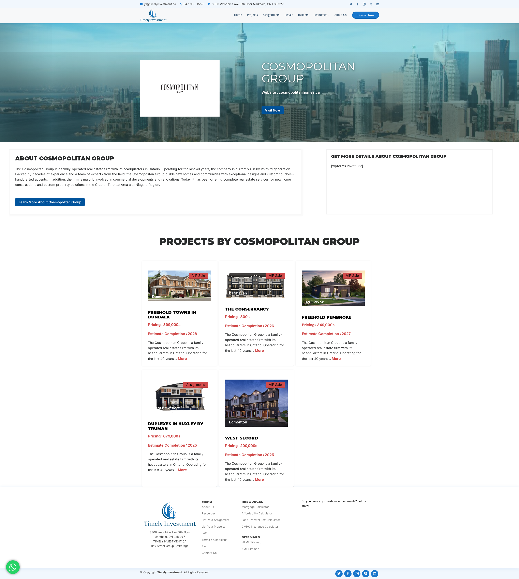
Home (238, 15)
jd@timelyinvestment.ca (160, 4)
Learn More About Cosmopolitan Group (50, 202)
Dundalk (159, 296)
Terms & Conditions (214, 539)
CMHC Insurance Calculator (260, 526)
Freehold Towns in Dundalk (172, 314)
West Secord (241, 438)
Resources (320, 15)
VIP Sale (198, 275)
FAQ (204, 533)
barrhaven (238, 293)
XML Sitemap (250, 549)
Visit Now (272, 110)
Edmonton (238, 422)
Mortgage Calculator (255, 506)
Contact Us (209, 552)
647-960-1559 (193, 4)
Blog (205, 546)
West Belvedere (166, 408)
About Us (341, 15)
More (182, 358)
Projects (252, 15)
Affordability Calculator (257, 513)
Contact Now (365, 15)
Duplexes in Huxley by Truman (175, 426)
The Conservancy (247, 309)
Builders (303, 15)
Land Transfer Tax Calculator (261, 519)
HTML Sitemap (251, 542)
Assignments (271, 15)
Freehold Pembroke (326, 317)
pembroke (315, 301)
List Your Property (213, 526)
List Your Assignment (215, 519)
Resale (288, 15)
